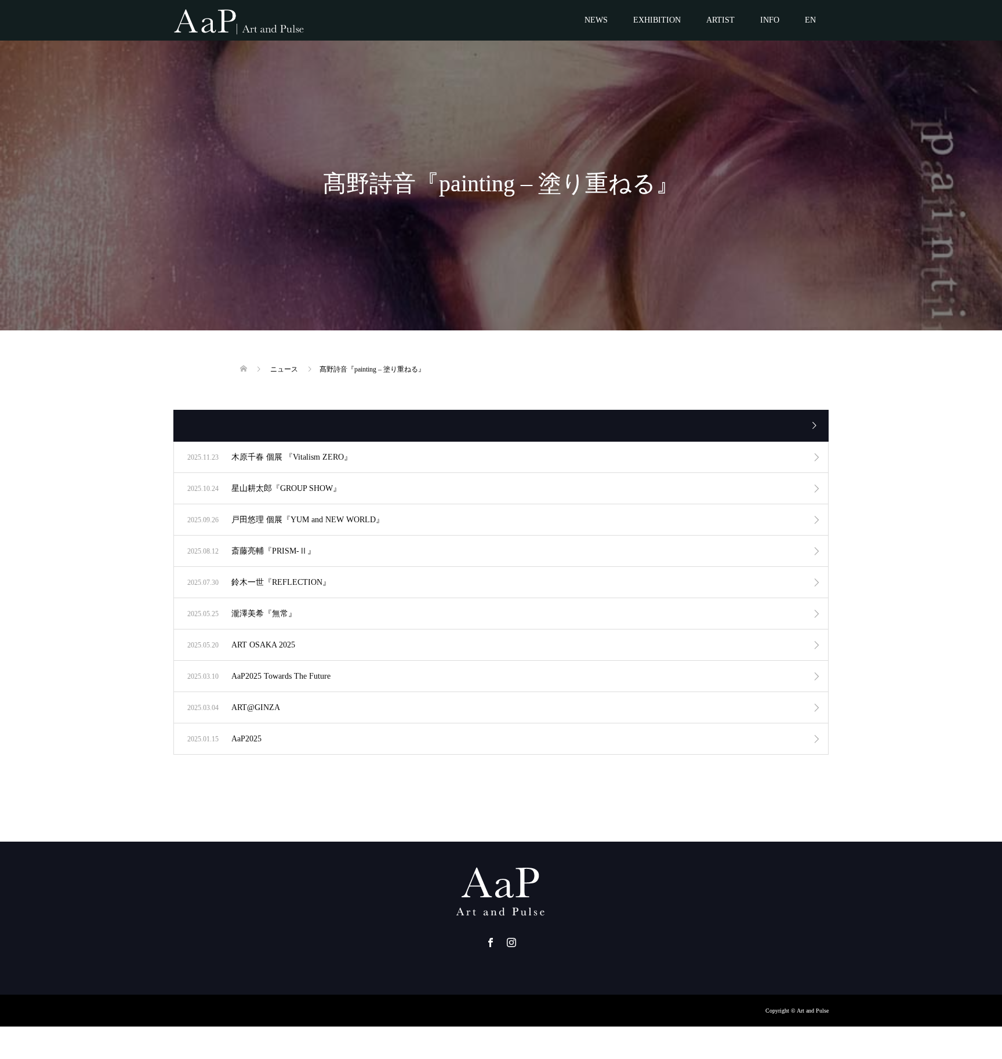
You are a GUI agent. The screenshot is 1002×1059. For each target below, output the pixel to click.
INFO (769, 20)
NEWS (596, 20)
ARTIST (720, 20)
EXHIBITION (657, 20)
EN (810, 20)
